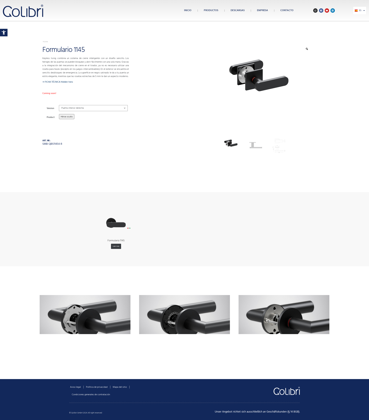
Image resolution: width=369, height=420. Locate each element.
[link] (3, 32)
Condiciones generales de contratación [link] (91, 395)
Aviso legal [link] (75, 387)
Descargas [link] (238, 10)
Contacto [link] (286, 10)
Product (51, 116)
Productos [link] (211, 10)
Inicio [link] (188, 10)
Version (50, 108)
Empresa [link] (262, 10)
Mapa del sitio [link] (120, 387)
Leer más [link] (116, 246)
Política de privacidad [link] (97, 387)
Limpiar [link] (62, 121)
